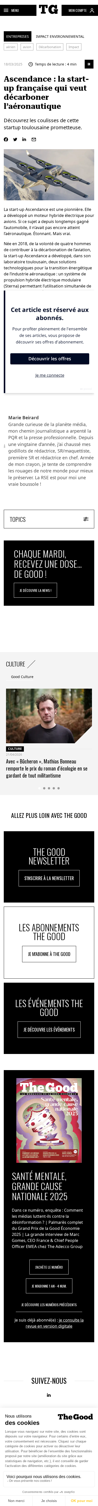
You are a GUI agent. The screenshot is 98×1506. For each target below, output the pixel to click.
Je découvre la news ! (35, 590)
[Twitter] (15, 139)
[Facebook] (6, 139)
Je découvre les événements (49, 1029)
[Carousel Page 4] (54, 788)
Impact (74, 47)
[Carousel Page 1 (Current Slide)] (39, 788)
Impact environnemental (60, 36)
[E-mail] (34, 139)
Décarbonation (50, 47)
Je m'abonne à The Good (49, 954)
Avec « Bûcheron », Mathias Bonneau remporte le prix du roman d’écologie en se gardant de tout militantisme (46, 768)
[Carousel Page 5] (59, 788)
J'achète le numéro (49, 1267)
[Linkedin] (24, 139)
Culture (15, 749)
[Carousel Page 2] (44, 788)
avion (27, 47)
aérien (10, 47)
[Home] (49, 15)
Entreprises (17, 36)
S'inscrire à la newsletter (49, 878)
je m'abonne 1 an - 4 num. (49, 1286)
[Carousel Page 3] (49, 788)
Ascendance (36, 209)
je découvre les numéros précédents (49, 1304)
